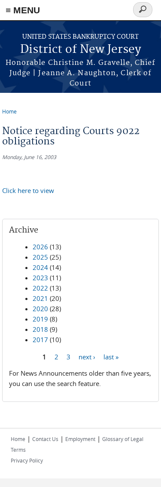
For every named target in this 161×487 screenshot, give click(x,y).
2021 (40, 298)
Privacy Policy (27, 460)
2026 (40, 246)
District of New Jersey (80, 50)
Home (9, 111)
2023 (40, 277)
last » (110, 356)
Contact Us (45, 438)
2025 (40, 257)
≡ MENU (23, 10)
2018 (40, 329)
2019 (40, 319)
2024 (40, 267)
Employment (80, 438)
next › (87, 356)
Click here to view (28, 190)
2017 (40, 339)
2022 (40, 288)
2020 (40, 308)
